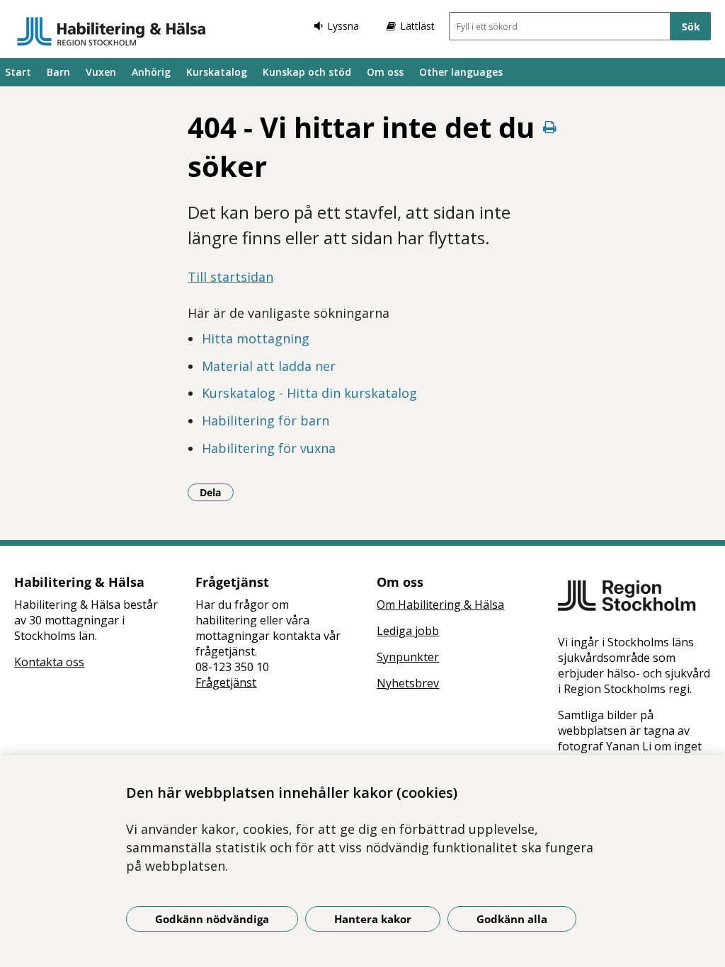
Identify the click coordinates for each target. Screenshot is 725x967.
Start (18, 72)
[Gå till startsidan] (111, 31)
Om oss (385, 72)
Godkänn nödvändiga (212, 919)
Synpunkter (408, 657)
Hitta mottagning (255, 338)
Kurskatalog (216, 72)
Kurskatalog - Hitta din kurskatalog (309, 392)
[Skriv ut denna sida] (549, 127)
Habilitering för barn (265, 420)
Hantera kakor (372, 919)
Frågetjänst (225, 682)
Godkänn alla (511, 919)
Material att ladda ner (269, 365)
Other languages (461, 72)
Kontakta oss (49, 662)
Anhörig (151, 72)
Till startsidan (230, 276)
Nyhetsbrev (408, 683)
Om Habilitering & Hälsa (440, 604)
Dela (217, 492)
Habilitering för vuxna (269, 448)
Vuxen (101, 72)
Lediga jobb (408, 631)
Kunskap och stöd (307, 72)
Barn (58, 72)
